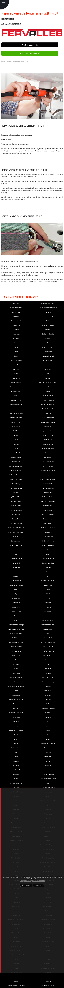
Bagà (16, 343)
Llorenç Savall (47, 519)
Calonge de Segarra (48, 347)
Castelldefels (48, 977)
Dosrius (47, 660)
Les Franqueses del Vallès (16, 629)
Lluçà (16, 735)
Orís (48, 735)
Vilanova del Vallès (16, 404)
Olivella (16, 743)
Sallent (48, 391)
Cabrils (48, 343)
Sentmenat (48, 748)
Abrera (16, 669)
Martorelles (16, 312)
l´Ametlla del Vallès (48, 704)
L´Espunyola (16, 704)
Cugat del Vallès (48, 536)
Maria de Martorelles (16, 642)
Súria (16, 616)
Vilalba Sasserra (16, 598)
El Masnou (16, 779)
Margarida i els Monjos (48, 580)
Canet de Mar (16, 462)
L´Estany (48, 699)
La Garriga (48, 695)
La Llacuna (47, 691)
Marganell (16, 316)
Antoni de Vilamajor (16, 382)
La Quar (48, 633)
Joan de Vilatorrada (48, 356)
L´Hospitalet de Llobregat (16, 699)
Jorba (16, 757)
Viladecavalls (16, 426)
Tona (16, 448)
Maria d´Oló (16, 325)
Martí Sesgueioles (16, 510)
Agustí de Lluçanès (48, 387)
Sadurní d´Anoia (16, 541)
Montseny (16, 444)
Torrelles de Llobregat (48, 743)
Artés (16, 726)
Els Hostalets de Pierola (48, 779)
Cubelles (16, 664)
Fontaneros (3, 61)
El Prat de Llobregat (16, 783)
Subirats (48, 616)
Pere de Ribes (16, 506)
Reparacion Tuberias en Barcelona (14, 61)
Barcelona (16, 303)
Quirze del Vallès (48, 484)
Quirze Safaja (16, 484)
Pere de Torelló (16, 470)
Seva (48, 589)
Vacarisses (48, 611)
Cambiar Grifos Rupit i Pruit (16, 986)
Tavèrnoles (16, 673)
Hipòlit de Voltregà (16, 497)
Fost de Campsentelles (48, 479)
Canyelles (48, 453)
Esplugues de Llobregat (16, 686)
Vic (16, 554)
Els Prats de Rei (16, 572)
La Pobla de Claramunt (48, 470)
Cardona (48, 981)
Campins (16, 347)
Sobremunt (48, 585)
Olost (48, 739)
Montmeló (48, 713)
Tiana (48, 572)
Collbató (16, 774)
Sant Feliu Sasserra (16, 501)
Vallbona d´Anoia (16, 611)
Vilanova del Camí (48, 418)
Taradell (48, 673)
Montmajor (16, 761)
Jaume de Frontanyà (16, 360)
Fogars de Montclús (16, 677)
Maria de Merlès (48, 646)
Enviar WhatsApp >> (28, 53)
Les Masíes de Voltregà (16, 625)
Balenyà (47, 338)
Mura (16, 374)
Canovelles (48, 457)
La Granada (16, 695)
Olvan (16, 739)
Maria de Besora (16, 748)
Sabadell (16, 536)
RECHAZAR (26, 885)
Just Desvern (48, 523)
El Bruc (16, 660)
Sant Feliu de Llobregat (16, 528)
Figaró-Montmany (48, 682)
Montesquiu (16, 765)
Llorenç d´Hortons (16, 523)
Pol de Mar (16, 492)
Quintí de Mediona (48, 488)
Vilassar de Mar (48, 444)
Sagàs (48, 730)
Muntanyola (48, 440)
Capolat (47, 329)
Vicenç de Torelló (48, 545)
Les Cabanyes (47, 629)
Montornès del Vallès (16, 713)
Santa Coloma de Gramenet (48, 307)
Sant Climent (16, 638)
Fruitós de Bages (16, 479)
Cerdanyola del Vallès (48, 708)
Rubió (48, 365)
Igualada (48, 770)
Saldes (16, 620)
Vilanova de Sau (48, 316)
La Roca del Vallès (16, 633)
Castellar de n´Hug (48, 563)
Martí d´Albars (16, 519)
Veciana (47, 598)
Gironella (48, 686)
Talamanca (16, 717)
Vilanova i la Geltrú (48, 400)
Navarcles (48, 369)
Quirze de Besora (16, 488)
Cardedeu (16, 329)
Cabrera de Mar (16, 422)
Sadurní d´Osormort (16, 550)
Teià (48, 576)
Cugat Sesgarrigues (47, 404)
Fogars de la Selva (48, 677)
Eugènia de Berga (16, 307)
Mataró (16, 395)
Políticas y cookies (48, 986)
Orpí (16, 594)
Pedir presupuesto (30, 45)
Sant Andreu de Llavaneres (48, 382)
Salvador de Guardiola (16, 466)
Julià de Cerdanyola (48, 448)
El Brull (16, 691)
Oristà (48, 594)
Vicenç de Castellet (48, 462)
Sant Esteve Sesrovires (16, 532)
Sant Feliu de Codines (48, 528)
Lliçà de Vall (16, 655)
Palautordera (48, 532)
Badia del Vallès (48, 395)
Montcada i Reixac (16, 770)
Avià (48, 721)
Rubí (47, 374)
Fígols (16, 682)
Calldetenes (48, 352)
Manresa (16, 369)
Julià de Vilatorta (48, 325)
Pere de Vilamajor (48, 466)
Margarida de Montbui (16, 585)
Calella (16, 356)
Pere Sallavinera (48, 492)
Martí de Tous (16, 514)
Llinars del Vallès (47, 620)
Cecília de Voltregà (48, 541)
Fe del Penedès (16, 580)
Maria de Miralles (16, 646)
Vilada (48, 550)
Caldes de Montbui (48, 497)
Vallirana (48, 602)
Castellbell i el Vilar (16, 558)
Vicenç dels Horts (16, 545)
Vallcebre (48, 607)
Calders (16, 440)
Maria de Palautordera (48, 642)
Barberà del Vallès (48, 334)
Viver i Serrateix (16, 651)
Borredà (16, 721)
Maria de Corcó (16, 321)
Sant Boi (48, 413)
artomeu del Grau (16, 418)
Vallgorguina (16, 607)
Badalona (16, 431)
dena (16, 977)
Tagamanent (48, 717)
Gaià (16, 752)
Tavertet (48, 669)
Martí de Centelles (48, 514)
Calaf (48, 554)
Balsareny (16, 338)
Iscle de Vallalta (48, 360)
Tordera (47, 664)
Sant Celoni (48, 638)
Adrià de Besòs (16, 391)
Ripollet (47, 378)
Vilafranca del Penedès (48, 422)
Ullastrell (48, 321)
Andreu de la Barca (16, 387)
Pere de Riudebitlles (48, 501)
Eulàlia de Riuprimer (48, 303)
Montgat (48, 761)
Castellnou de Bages (16, 730)
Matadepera (16, 567)
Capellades (16, 334)
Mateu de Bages (48, 506)
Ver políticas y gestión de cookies (32, 881)
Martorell (48, 312)
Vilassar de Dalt (16, 400)
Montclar (48, 765)
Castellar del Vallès (48, 558)
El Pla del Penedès (48, 774)
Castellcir (16, 981)
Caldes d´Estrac (48, 435)
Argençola (48, 726)
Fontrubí (48, 752)
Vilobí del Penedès (48, 651)
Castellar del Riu (16, 563)
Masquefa (48, 567)
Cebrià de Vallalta (48, 409)
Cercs (48, 783)
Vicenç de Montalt (16, 409)
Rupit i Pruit (16, 365)
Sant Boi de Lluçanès (16, 413)
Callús (16, 352)
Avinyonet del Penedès (48, 431)
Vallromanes (16, 602)
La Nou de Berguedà (16, 475)
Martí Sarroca (48, 510)
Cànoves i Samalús (16, 457)
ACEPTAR (39, 885)
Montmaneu (48, 757)
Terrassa (16, 576)
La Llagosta (48, 475)
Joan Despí (16, 453)
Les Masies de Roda (47, 625)
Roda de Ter (16, 378)
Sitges (16, 589)
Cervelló (16, 708)
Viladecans (48, 426)
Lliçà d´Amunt (47, 655)
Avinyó (16, 435)
